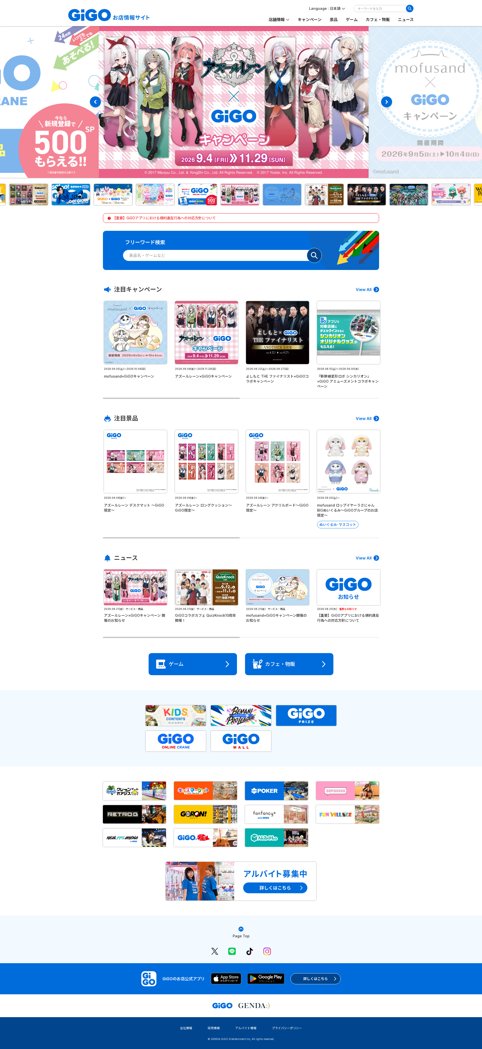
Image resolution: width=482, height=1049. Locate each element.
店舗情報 (277, 19)
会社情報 (186, 1028)
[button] (30, 194)
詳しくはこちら (315, 978)
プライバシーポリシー (287, 1028)
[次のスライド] (386, 101)
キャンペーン (310, 19)
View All (364, 289)
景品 (334, 19)
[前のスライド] (95, 101)
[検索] (410, 9)
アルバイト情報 (245, 1028)
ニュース (406, 19)
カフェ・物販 (378, 19)
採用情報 (214, 1028)
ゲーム (352, 19)
